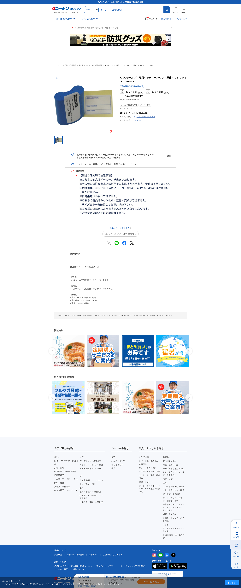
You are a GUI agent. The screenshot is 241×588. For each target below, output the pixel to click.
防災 (113, 468)
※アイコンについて (126, 108)
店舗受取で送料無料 (75, 555)
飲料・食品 (59, 483)
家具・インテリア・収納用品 (66, 462)
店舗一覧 (58, 555)
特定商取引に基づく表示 (81, 566)
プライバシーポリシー (106, 566)
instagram (154, 555)
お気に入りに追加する (110, 131)
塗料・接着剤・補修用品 (90, 492)
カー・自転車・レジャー (90, 468)
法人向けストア (167, 19)
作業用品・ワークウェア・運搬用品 (91, 496)
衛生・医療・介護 (170, 465)
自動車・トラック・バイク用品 (173, 519)
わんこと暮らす (118, 461)
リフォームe (181, 19)
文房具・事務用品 (62, 486)
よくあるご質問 (61, 569)
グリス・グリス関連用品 (146, 117)
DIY (113, 457)
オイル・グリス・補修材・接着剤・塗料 (172, 499)
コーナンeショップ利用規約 (132, 566)
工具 (82, 488)
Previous (52, 351)
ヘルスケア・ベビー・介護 (66, 479)
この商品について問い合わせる (122, 234)
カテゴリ (236, 537)
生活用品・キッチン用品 (65, 471)
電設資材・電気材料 (171, 494)
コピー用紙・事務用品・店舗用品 (149, 462)
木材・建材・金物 (87, 484)
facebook (167, 555)
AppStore (159, 566)
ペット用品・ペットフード (66, 490)
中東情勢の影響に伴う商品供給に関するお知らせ (94, 27)
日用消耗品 (59, 475)
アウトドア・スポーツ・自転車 (173, 529)
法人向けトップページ (167, 574)
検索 (236, 547)
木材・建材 (168, 479)
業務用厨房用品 (169, 461)
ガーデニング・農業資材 (90, 461)
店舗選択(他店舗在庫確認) (132, 86)
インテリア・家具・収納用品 (149, 476)
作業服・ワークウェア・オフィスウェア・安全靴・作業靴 (173, 507)
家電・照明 (59, 468)
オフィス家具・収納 (147, 468)
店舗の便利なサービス (112, 555)
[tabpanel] (67, 351)
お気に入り (236, 556)
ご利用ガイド (60, 566)
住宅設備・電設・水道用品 (91, 502)
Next (188, 351)
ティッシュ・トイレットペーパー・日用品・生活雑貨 (149, 489)
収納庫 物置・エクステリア (92, 480)
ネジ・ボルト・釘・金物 (173, 486)
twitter (173, 555)
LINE (160, 555)
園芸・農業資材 (169, 514)
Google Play (178, 566)
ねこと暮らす (117, 465)
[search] (167, 9)
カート (236, 567)
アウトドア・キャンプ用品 (91, 465)
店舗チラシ (93, 555)
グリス (139, 120)
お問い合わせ (78, 569)
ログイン (236, 527)
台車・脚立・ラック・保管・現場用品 (173, 473)
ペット (166, 524)
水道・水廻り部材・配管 (173, 490)
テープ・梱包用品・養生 (173, 468)
